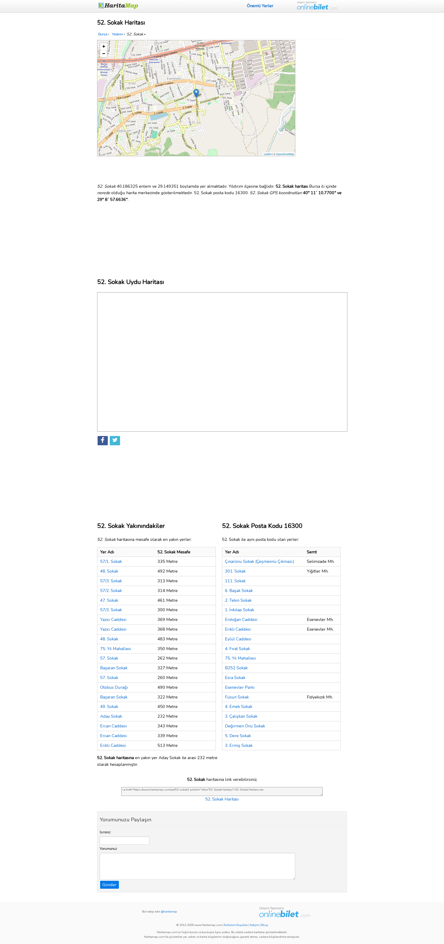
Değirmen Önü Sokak (245, 726)
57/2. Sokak (111, 590)
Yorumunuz (108, 848)
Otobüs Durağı (114, 687)
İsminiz (105, 832)
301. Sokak (235, 571)
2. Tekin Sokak (238, 600)
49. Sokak (109, 706)
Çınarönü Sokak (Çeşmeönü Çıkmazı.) (259, 561)
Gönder (109, 885)
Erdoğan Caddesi (241, 619)
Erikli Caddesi (113, 745)
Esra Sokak (235, 677)
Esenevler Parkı (239, 687)
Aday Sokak (111, 716)
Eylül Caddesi (238, 639)
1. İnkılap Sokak (239, 610)
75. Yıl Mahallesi (115, 648)
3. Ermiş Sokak (239, 745)
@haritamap (169, 911)
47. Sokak (109, 600)
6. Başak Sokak (239, 590)
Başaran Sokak (113, 668)
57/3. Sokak (111, 581)
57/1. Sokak (111, 561)
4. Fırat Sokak (237, 648)
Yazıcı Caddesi (113, 619)
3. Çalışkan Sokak (241, 716)
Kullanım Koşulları (236, 925)
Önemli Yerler (260, 6)
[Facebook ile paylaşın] (103, 440)
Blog (264, 925)
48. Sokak (109, 571)
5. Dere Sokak (238, 735)
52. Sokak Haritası (222, 799)
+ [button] (103, 46)
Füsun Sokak (237, 697)
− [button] (103, 53)
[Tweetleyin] (115, 440)
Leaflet (267, 154)
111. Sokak (235, 581)
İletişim (254, 925)
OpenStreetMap (285, 154)
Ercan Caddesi (113, 726)
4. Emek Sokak (238, 706)
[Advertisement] (322, 109)
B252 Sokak (236, 668)
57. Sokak (109, 658)
